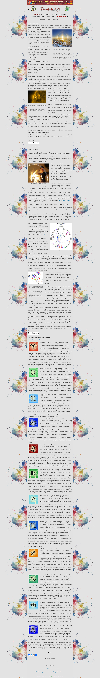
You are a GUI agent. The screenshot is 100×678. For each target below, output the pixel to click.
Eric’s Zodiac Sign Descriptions (34, 339)
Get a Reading (55, 14)
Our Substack (47, 16)
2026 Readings (37, 14)
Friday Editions (51, 658)
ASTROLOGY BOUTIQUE (38, 16)
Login (64, 16)
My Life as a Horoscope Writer (50, 674)
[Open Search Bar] (28, 9)
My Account (59, 16)
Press (68, 672)
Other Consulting (61, 672)
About (53, 16)
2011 (47, 658)
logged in (49, 668)
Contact (32, 672)
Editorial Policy (39, 672)
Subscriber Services (45, 14)
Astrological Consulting (50, 672)
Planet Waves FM (62, 14)
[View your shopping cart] (68, 16)
